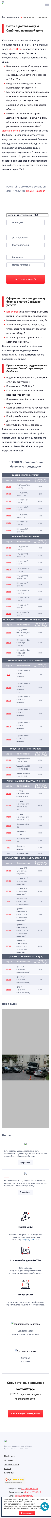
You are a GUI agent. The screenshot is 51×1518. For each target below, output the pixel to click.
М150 (8, 494)
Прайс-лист (9, 1456)
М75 (8, 675)
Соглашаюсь (27, 1512)
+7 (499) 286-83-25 (31, 1239)
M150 (8, 555)
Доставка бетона (11, 130)
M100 (8, 487)
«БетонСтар (15, 49)
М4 (8, 901)
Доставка (8, 1460)
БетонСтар (25, 1389)
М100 (8, 688)
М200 (8, 501)
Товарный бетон (11, 1464)
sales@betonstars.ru (24, 1496)
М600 (8, 614)
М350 (8, 523)
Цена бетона (13, 311)
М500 (8, 606)
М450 (8, 599)
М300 (8, 516)
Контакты (9, 1473)
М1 (8, 848)
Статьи (7, 1468)
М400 (8, 530)
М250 (8, 509)
